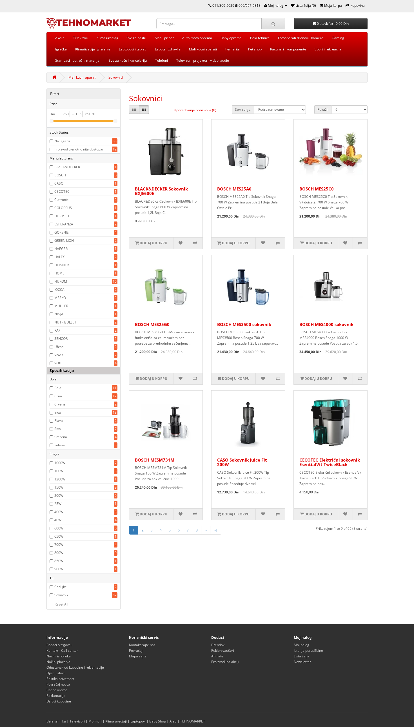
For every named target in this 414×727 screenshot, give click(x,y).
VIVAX (58, 355)
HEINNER (61, 265)
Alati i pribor (164, 38)
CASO (58, 183)
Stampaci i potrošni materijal (77, 60)
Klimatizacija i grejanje (92, 49)
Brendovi (218, 644)
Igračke (61, 49)
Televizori (80, 38)
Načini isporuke (58, 656)
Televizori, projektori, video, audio (202, 60)
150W (58, 487)
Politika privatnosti (60, 678)
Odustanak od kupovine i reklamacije (75, 667)
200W (58, 495)
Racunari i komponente (288, 49)
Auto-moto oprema (197, 38)
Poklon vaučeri (222, 650)
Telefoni (161, 60)
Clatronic (61, 199)
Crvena (60, 404)
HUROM (60, 281)
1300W (59, 479)
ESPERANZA (63, 224)
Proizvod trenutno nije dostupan (79, 149)
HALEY (59, 256)
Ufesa (59, 346)
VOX (57, 363)
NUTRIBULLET (65, 322)
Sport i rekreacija (328, 49)
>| (216, 530)
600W (58, 528)
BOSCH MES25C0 (316, 189)
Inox (57, 412)
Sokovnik (61, 595)
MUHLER (61, 305)
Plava (58, 420)
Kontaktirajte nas (142, 644)
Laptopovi (138, 721)
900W (58, 569)
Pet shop (255, 49)
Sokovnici (115, 77)
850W (58, 560)
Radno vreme (56, 690)
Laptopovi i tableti (132, 49)
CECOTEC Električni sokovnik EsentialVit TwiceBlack (329, 462)
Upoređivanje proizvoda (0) (195, 110)
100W (58, 471)
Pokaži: (322, 109)
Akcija (59, 38)
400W (58, 511)
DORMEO (61, 216)
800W (58, 552)
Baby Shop (157, 721)
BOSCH (60, 175)
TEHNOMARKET (192, 721)
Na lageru (62, 141)
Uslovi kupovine (58, 701)
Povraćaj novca (58, 684)
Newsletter (302, 661)
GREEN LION (64, 240)
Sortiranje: (243, 109)
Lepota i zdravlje (168, 49)
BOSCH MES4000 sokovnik (326, 324)
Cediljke (60, 586)
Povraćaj (136, 650)
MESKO (60, 297)
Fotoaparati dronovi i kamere (300, 38)
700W (58, 544)
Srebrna (60, 437)
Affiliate (217, 656)
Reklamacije (55, 695)
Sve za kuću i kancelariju (128, 60)
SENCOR (61, 338)
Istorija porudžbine (308, 650)
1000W (59, 462)
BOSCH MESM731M (154, 460)
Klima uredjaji (107, 38)
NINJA (58, 314)
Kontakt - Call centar (62, 650)
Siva (57, 428)
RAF (57, 330)
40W (57, 520)
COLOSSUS (63, 207)
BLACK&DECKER (67, 167)
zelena (59, 445)
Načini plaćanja (58, 661)
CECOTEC (62, 191)
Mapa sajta (137, 656)
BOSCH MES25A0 (234, 189)
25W (57, 503)
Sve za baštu (136, 38)
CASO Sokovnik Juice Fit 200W (242, 462)
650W (58, 536)
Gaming (338, 38)
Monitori (95, 721)
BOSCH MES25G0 (152, 324)
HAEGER (61, 248)
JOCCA (59, 289)
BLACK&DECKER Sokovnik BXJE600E (161, 191)
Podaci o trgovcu (59, 644)
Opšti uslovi (55, 673)
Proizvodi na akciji (225, 661)
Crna (58, 396)
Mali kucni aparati (203, 49)
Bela (57, 387)
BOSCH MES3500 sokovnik (244, 324)
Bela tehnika (260, 38)
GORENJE (61, 232)
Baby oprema (231, 38)
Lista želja (301, 656)
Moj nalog (301, 644)
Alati (173, 721)
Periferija (232, 49)
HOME (59, 273)
